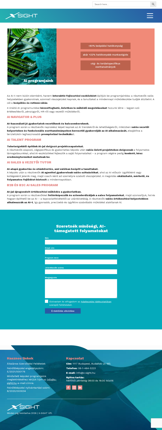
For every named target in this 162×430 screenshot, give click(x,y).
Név (47, 238)
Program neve (52, 258)
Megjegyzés (51, 277)
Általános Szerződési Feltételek (26, 363)
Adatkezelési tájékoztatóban (96, 301)
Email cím (49, 248)
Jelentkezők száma (54, 268)
